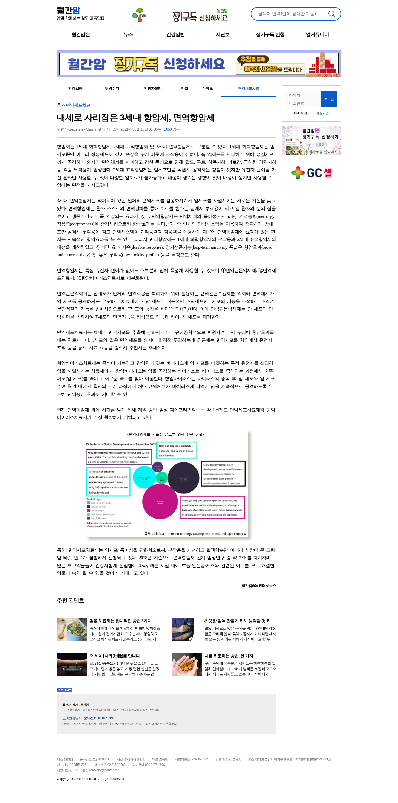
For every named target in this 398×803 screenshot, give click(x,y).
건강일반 (175, 34)
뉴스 (128, 34)
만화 (184, 88)
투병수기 (112, 88)
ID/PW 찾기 (302, 113)
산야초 (207, 88)
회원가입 (322, 113)
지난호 (223, 34)
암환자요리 (153, 88)
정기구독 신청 (270, 34)
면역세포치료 (248, 88)
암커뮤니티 (317, 34)
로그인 (329, 99)
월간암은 (80, 34)
